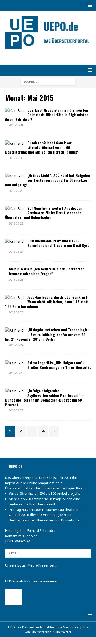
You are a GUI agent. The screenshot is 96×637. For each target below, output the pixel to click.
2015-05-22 (16, 410)
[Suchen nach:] (48, 81)
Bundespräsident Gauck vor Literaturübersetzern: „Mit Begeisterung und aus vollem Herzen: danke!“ (42, 147)
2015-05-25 (16, 312)
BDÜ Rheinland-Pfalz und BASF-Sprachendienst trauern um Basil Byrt (58, 243)
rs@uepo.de (28, 536)
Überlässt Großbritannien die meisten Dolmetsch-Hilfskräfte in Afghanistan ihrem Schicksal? (46, 114)
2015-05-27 (16, 251)
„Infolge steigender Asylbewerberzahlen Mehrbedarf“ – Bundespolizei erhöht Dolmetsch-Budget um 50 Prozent (44, 397)
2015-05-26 (16, 279)
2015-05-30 (16, 158)
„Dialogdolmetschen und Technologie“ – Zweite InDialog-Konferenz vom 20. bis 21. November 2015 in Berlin (47, 334)
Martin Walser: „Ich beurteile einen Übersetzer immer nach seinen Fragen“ (46, 271)
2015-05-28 (16, 223)
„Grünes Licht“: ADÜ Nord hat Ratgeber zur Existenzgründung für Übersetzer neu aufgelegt (47, 180)
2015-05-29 (16, 191)
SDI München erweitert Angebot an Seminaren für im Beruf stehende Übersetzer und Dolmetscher (44, 212)
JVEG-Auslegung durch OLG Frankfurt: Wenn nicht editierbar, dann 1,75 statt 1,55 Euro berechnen (47, 301)
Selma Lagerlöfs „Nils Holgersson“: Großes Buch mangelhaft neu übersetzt (59, 365)
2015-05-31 (16, 125)
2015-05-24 (16, 345)
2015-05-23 (16, 373)
